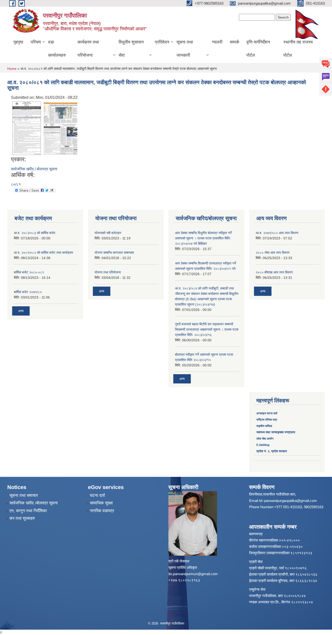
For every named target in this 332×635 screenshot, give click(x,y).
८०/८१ (16, 184)
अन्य (21, 311)
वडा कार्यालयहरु (57, 49)
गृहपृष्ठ (18, 42)
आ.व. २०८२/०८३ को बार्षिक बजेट (34, 233)
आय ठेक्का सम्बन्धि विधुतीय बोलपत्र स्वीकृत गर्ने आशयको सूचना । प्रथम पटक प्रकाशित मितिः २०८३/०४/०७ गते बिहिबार (203, 238)
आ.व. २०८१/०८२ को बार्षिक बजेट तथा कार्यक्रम (43, 252)
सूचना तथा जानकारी (184, 49)
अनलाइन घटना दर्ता (267, 413)
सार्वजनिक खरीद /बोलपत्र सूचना (33, 503)
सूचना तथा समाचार (23, 495)
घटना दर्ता (97, 495)
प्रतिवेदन (162, 42)
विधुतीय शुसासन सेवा (131, 49)
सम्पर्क (234, 42)
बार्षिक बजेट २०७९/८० (28, 292)
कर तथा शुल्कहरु (22, 518)
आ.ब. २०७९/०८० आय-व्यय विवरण (277, 233)
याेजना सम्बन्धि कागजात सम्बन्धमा (114, 252)
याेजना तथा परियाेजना (108, 272)
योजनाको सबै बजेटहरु (108, 233)
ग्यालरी (217, 42)
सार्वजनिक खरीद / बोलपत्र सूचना (34, 169)
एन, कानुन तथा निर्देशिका (28, 510)
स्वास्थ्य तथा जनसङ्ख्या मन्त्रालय (275, 432)
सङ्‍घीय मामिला (264, 426)
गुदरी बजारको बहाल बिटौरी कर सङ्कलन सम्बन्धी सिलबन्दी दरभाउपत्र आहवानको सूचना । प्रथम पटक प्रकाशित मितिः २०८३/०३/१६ (206, 329)
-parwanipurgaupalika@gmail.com (290, 501)
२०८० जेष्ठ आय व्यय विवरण (273, 252)
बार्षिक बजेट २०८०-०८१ (29, 272)
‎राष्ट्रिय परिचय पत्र (266, 419)
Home (12, 69)
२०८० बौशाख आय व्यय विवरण (274, 272)
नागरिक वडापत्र (102, 510)
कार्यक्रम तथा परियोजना (88, 49)
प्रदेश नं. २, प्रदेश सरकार (271, 451)
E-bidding (262, 445)
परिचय (36, 42)
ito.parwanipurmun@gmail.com (193, 574)
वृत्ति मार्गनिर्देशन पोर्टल (258, 49)
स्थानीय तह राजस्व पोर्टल (298, 49)
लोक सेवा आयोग (264, 438)
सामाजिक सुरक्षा (101, 503)
